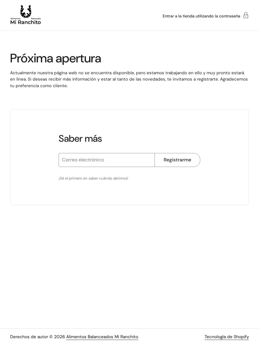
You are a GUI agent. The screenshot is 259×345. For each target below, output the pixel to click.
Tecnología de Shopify (227, 336)
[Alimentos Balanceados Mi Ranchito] (25, 15)
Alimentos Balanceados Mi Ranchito (102, 336)
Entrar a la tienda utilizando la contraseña (201, 15)
